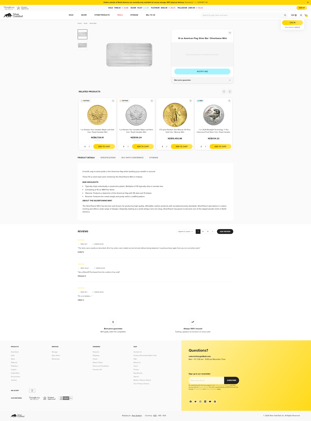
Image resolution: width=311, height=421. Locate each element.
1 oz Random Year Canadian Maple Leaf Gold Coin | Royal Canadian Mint (97, 131)
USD (159, 416)
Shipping (96, 355)
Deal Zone (15, 352)
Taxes (136, 366)
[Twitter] (195, 402)
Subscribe (231, 380)
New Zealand (137, 416)
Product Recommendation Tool (145, 355)
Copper (14, 370)
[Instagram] (200, 402)
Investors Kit (97, 370)
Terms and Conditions (101, 366)
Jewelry (14, 380)
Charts (95, 359)
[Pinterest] (215, 402)
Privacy (136, 370)
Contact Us (138, 352)
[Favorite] (230, 33)
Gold (118, 8)
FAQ (135, 359)
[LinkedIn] (205, 402)
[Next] (166, 55)
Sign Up (302, 8)
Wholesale (56, 359)
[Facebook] (191, 402)
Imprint (136, 377)
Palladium (190, 8)
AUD (164, 416)
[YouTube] (210, 402)
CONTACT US (202, 2)
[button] (202, 80)
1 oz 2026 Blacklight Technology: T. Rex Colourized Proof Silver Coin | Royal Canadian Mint (214, 131)
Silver (140, 8)
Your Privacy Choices (141, 384)
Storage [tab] (153, 157)
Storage (55, 352)
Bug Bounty (138, 373)
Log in (292, 23)
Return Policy (98, 362)
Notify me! (202, 71)
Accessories (15, 377)
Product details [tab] (86, 157)
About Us (137, 362)
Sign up (297, 27)
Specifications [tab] (108, 157)
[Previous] (93, 55)
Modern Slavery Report (142, 380)
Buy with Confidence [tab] (132, 157)
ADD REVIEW (225, 232)
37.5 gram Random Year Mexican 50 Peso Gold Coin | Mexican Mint (174, 131)
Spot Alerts (56, 355)
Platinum (163, 8)
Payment (96, 352)
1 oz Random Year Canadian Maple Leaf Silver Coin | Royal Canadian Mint (136, 131)
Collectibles (15, 373)
